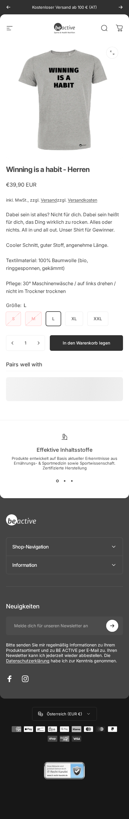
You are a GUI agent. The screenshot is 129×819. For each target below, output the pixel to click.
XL (74, 318)
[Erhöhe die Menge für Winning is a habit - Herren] (38, 343)
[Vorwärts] (120, 7)
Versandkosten (82, 200)
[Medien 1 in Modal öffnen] (112, 53)
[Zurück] (8, 7)
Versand (49, 200)
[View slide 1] (57, 481)
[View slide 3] (71, 481)
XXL (98, 318)
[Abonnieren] (112, 626)
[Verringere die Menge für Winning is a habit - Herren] (12, 343)
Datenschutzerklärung (28, 660)
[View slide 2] (64, 481)
